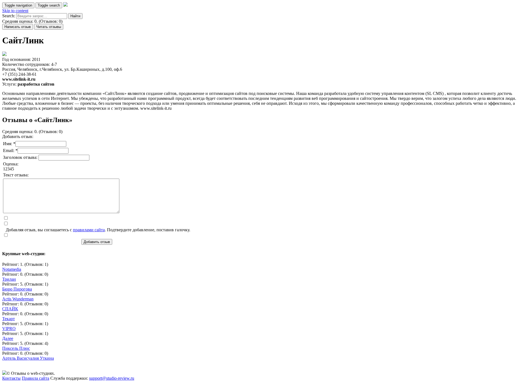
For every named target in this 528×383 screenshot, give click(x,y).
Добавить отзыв (97, 242)
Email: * (10, 150)
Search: (8, 15)
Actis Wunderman (18, 299)
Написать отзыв (17, 27)
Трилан (9, 279)
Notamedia (11, 269)
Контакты (11, 378)
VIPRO (9, 328)
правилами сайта (89, 229)
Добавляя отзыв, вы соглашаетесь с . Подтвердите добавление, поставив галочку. (98, 229)
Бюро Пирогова (17, 289)
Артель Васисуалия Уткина (28, 358)
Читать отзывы (48, 27)
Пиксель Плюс (16, 348)
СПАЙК (10, 308)
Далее (7, 338)
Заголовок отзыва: (20, 157)
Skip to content (15, 10)
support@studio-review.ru (111, 378)
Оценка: (10, 164)
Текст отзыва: (16, 175)
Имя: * (9, 143)
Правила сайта (35, 378)
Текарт (8, 318)
